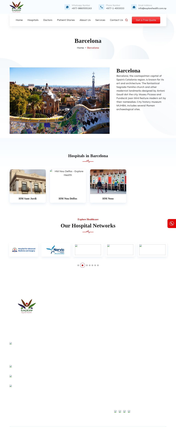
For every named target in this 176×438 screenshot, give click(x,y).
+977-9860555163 (82, 8)
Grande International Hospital (120, 393)
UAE (81, 409)
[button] (78, 265)
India (81, 381)
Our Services (85, 315)
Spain (82, 399)
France (82, 367)
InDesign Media (148, 432)
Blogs (82, 333)
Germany (83, 376)
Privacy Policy (86, 343)
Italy (81, 385)
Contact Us (84, 319)
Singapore (84, 413)
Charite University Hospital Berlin (121, 324)
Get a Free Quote (146, 20)
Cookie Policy (156, 315)
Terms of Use (156, 305)
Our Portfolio (85, 338)
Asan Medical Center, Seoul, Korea (121, 355)
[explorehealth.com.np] (27, 306)
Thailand (83, 404)
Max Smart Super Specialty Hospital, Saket (122, 313)
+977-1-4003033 (115, 8)
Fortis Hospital (121, 305)
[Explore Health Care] (16, 7)
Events (82, 347)
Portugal (83, 395)
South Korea (85, 371)
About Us (84, 310)
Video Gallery (85, 329)
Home (80, 47)
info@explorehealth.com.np (152, 8)
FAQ (81, 352)
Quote (82, 324)
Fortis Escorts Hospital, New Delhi (121, 366)
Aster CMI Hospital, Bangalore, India (122, 344)
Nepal (82, 390)
